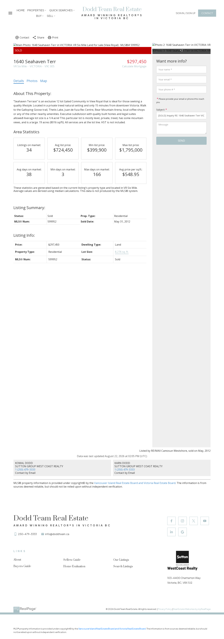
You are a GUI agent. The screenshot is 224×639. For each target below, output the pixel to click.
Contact (207, 13)
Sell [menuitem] (50, 16)
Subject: (160, 109)
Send (181, 140)
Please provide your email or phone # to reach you (180, 100)
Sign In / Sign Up (185, 13)
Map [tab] (43, 81)
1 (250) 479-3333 (25, 469)
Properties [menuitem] (35, 10)
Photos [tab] (32, 81)
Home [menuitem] (21, 10)
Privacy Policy (165, 609)
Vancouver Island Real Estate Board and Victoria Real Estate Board (134, 483)
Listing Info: (24, 235)
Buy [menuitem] (38, 16)
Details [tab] (18, 81)
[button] (185, 13)
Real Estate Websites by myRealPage (192, 609)
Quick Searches (61, 10)
